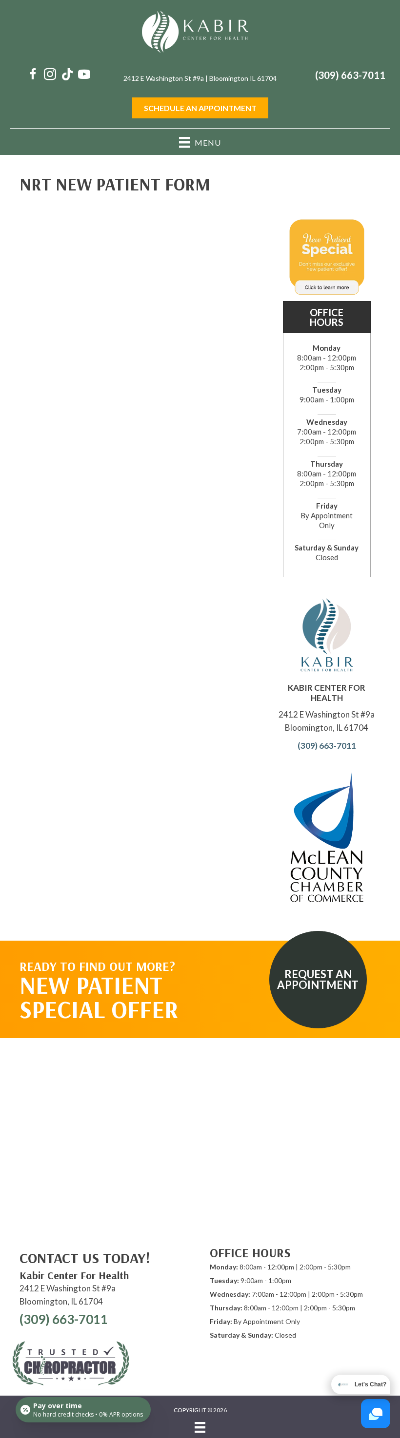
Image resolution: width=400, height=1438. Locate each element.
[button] (318, 979)
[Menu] (200, 1427)
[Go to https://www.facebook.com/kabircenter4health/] (33, 75)
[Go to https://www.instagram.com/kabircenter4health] (50, 75)
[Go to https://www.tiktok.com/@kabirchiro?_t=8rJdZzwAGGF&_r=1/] (67, 75)
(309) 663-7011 (350, 75)
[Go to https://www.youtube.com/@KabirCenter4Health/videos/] (84, 75)
